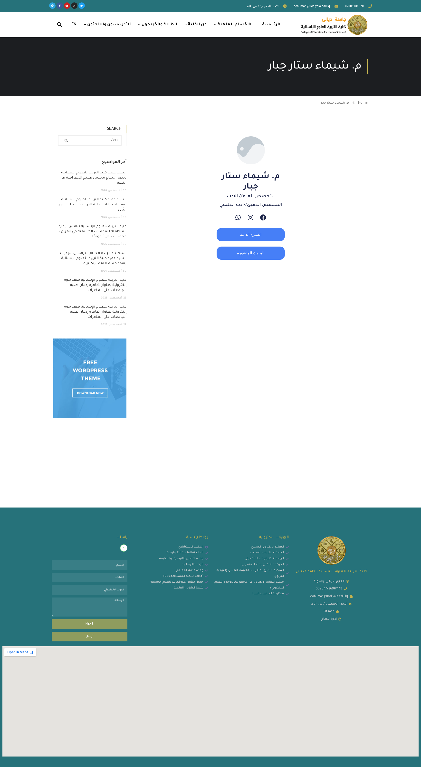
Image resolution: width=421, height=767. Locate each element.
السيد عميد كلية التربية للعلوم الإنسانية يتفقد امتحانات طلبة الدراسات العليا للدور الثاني (92, 205)
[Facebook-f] (60, 5)
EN (74, 24)
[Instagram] (74, 5)
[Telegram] (52, 5)
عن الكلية (197, 24)
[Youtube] (67, 5)
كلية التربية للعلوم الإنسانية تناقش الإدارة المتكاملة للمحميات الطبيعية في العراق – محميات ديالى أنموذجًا (92, 232)
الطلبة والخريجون (159, 24)
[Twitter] (81, 5)
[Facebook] (263, 217)
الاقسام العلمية (234, 24)
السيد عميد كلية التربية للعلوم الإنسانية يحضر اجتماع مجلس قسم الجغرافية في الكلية (93, 178)
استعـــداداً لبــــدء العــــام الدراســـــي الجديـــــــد (92, 258)
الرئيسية (271, 24)
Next (90, 624)
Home (363, 103)
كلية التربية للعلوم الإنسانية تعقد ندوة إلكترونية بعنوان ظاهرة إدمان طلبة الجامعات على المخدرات (95, 285)
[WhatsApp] (238, 217)
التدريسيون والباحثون (109, 24)
